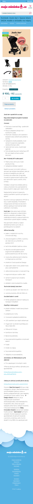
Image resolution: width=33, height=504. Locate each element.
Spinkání (16, 481)
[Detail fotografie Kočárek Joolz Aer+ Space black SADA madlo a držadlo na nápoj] (16, 43)
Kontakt (16, 466)
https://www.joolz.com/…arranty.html (16, 384)
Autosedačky (16, 471)
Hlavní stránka (16, 460)
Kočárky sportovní (21, 23)
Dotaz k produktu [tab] (9, 109)
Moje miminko (4, 23)
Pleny (16, 485)
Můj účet (29, 1)
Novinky (16, 462)
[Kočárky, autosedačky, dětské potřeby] (14, 6)
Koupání (16, 475)
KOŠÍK (30, 8)
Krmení (16, 479)
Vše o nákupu (16, 464)
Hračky (16, 473)
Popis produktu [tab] (9, 104)
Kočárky (12, 23)
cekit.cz (19, 489)
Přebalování (16, 483)
